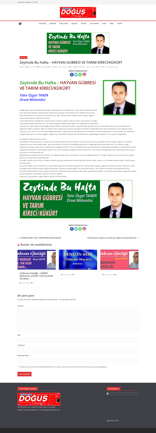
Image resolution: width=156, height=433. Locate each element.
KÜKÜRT (75, 67)
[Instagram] (84, 74)
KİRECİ (70, 67)
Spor (104, 23)
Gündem (52, 23)
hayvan (65, 67)
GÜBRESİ (54, 67)
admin (23, 67)
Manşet (74, 23)
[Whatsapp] (80, 74)
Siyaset (83, 23)
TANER (97, 67)
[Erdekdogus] (39, 394)
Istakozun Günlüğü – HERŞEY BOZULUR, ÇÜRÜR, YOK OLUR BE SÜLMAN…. (36, 276)
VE (106, 67)
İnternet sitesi (23, 355)
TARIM (102, 67)
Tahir (92, 67)
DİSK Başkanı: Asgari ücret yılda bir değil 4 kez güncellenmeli (111, 238)
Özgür (88, 67)
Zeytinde (110, 67)
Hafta (60, 67)
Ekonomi (42, 23)
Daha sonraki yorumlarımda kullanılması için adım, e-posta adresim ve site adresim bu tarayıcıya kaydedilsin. (63, 367)
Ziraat (116, 67)
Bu (50, 67)
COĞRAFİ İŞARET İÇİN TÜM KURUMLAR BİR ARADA (40, 238)
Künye (119, 23)
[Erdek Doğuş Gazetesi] (20, 23)
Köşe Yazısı (63, 23)
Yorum (21, 306)
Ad (19, 335)
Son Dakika (94, 23)
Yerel (112, 23)
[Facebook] (72, 74)
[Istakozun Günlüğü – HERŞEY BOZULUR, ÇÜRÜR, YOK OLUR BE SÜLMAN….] (37, 251)
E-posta (21, 345)
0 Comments (42, 67)
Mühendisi (82, 67)
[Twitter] (76, 74)
